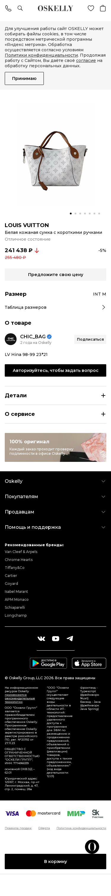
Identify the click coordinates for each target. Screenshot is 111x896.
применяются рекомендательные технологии (20, 698)
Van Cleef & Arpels (21, 551)
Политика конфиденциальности (81, 828)
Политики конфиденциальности (41, 55)
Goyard (11, 583)
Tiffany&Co (15, 567)
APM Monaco (17, 599)
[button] (71, 213)
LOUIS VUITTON (27, 225)
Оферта (44, 828)
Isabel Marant (16, 591)
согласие (86, 60)
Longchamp (16, 615)
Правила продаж (18, 828)
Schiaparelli (15, 607)
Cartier (11, 575)
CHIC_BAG (33, 336)
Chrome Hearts (19, 559)
